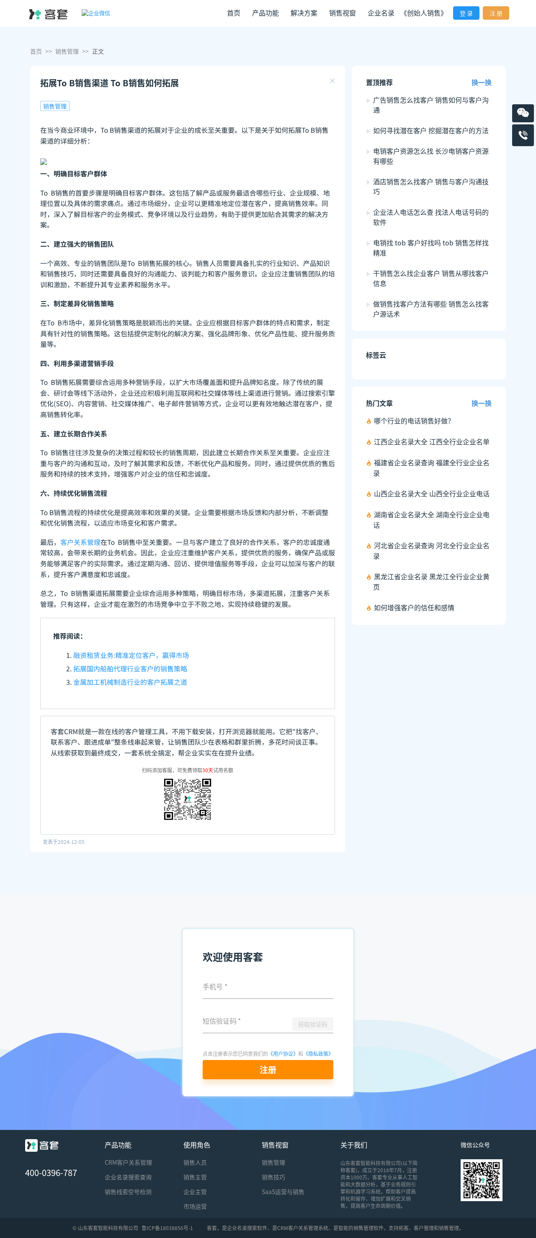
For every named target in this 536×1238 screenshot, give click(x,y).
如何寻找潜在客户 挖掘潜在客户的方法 (431, 130)
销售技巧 (273, 1177)
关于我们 (353, 1145)
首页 (233, 13)
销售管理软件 (368, 1227)
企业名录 (381, 13)
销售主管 (195, 1177)
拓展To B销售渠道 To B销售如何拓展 (109, 83)
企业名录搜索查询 (128, 1177)
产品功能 (118, 1145)
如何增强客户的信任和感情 (414, 607)
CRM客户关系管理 (128, 1162)
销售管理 (67, 51)
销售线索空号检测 (128, 1191)
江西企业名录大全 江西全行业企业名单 (432, 441)
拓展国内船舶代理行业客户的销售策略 (130, 668)
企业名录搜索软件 (247, 1227)
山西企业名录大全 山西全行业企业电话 (432, 493)
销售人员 (195, 1162)
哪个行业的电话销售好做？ (414, 420)
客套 (212, 1227)
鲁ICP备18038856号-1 (167, 1227)
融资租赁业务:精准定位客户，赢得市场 (131, 655)
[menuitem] (233, 13)
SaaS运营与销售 (283, 1191)
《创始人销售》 (423, 13)
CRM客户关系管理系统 (302, 1227)
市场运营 (195, 1206)
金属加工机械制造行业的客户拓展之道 (130, 682)
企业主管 (195, 1191)
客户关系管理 (80, 542)
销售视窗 (275, 1145)
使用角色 (196, 1145)
